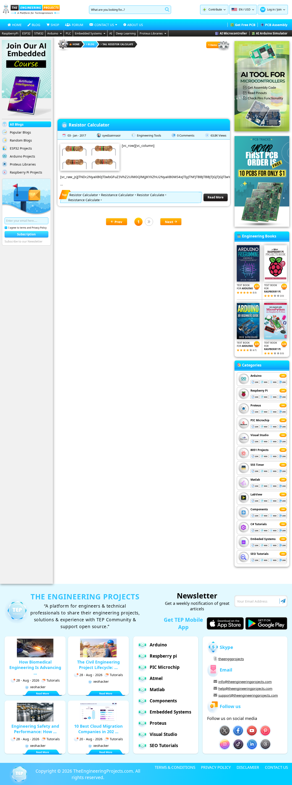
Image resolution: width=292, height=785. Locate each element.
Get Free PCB (245, 25)
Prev (118, 221)
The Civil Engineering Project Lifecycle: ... (98, 664)
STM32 (38, 33)
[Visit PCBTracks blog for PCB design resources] (262, 225)
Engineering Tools (149, 135)
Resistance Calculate (84, 200)
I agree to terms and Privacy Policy (27, 227)
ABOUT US (135, 25)
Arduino (52, 33)
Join (279, 9)
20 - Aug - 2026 (90, 739)
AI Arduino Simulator (271, 33)
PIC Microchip (259, 420)
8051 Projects (259, 450)
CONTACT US (276, 767)
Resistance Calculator (117, 195)
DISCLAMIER (248, 767)
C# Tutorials (258, 524)
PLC (68, 33)
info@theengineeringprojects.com (245, 681)
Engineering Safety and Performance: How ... (35, 728)
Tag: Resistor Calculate (117, 44)
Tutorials (53, 680)
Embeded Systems (263, 539)
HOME (17, 25)
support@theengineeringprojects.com (248, 695)
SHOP (55, 25)
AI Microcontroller (233, 33)
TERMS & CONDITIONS (175, 767)
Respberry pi (163, 656)
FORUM (77, 25)
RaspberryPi (10, 33)
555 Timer (257, 465)
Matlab (255, 480)
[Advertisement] (143, 83)
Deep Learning (126, 33)
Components (259, 509)
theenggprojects (231, 658)
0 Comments (185, 135)
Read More (216, 197)
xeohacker (38, 687)
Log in (271, 9)
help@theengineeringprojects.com (245, 688)
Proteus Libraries (151, 33)
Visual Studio (259, 435)
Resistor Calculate (150, 195)
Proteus (255, 405)
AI (110, 33)
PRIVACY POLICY (216, 767)
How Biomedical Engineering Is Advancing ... (35, 667)
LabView (256, 494)
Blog (91, 44)
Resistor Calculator (89, 125)
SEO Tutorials (259, 554)
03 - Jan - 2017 (77, 135)
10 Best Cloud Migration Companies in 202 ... (98, 728)
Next (169, 221)
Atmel (156, 678)
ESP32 (26, 33)
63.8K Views (218, 135)
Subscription (26, 234)
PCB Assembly (276, 25)
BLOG (36, 25)
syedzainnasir (111, 135)
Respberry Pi (259, 390)
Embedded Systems (88, 33)
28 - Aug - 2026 (27, 680)
